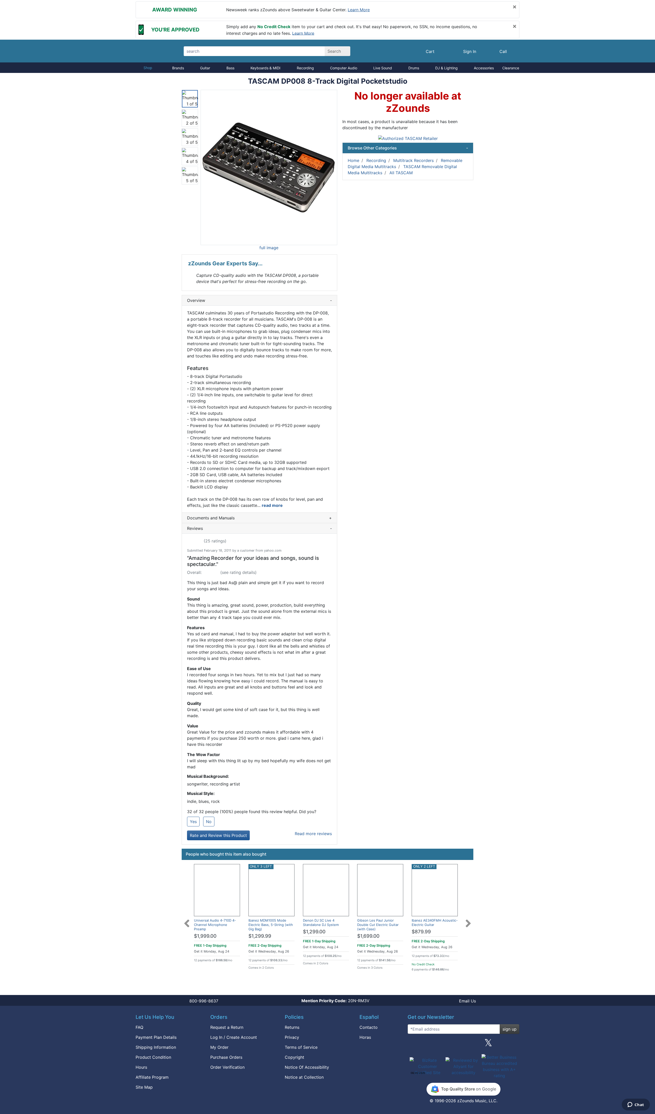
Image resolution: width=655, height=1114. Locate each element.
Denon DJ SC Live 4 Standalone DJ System (321, 922)
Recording (305, 68)
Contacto (368, 1027)
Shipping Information (156, 1047)
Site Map (144, 1087)
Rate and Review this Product (218, 835)
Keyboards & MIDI (265, 68)
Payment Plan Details (156, 1037)
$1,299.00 (314, 931)
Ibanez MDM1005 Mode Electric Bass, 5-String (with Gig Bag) (270, 924)
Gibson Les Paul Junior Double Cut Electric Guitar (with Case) (378, 924)
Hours (141, 1067)
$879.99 (421, 931)
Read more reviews (313, 833)
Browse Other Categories (408, 148)
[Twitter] (488, 1044)
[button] (269, 167)
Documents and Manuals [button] (259, 518)
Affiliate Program (152, 1077)
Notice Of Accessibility (307, 1067)
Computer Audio (343, 68)
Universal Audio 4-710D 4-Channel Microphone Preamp (215, 924)
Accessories (484, 68)
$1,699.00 (368, 936)
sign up (510, 1029)
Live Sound (382, 68)
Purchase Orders (226, 1057)
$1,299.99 (259, 936)
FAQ (139, 1027)
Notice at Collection (304, 1077)
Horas (365, 1037)
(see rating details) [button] (238, 572)
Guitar (205, 68)
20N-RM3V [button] (335, 1000)
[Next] (468, 920)
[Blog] (413, 1044)
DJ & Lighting (446, 68)
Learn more (359, 9)
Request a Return (226, 1027)
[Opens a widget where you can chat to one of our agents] (635, 1105)
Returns (292, 1027)
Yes (193, 821)
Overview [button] (259, 300)
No (209, 821)
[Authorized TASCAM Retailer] (408, 137)
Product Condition (153, 1057)
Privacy (292, 1037)
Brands (178, 68)
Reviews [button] (259, 528)
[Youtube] (513, 1044)
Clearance (510, 68)
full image (268, 247)
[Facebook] (438, 1044)
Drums (413, 68)
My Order (219, 1047)
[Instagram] (463, 1044)
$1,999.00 (205, 936)
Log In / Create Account (233, 1037)
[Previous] (187, 920)
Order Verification (227, 1067)
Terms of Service (301, 1047)
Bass (230, 68)
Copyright (294, 1057)
